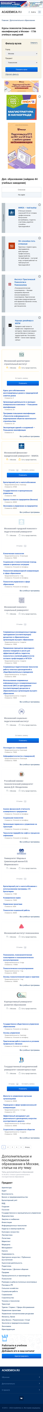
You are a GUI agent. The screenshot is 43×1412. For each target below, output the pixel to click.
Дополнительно (8, 1384)
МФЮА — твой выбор (27, 208)
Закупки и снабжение (10, 1219)
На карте (21, 195)
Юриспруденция (8, 1329)
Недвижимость (8, 1254)
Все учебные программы (30, 436)
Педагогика (6, 1266)
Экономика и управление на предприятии (20, 506)
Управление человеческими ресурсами (18, 1314)
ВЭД (3, 1203)
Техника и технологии (10, 1301)
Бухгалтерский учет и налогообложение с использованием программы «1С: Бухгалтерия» (20, 889)
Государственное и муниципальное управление (21, 1213)
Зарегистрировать (22, 1356)
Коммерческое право (12, 898)
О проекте (6, 1390)
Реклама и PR (7, 1285)
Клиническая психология (13, 554)
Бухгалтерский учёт (9, 1200)
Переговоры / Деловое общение (15, 1269)
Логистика (6, 1238)
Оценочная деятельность (12, 1263)
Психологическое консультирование (18, 968)
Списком (21, 190)
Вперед (27, 1147)
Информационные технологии (14, 1226)
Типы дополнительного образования (17, 1172)
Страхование (7, 1295)
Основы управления (11, 1033)
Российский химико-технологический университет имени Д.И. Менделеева (18, 784)
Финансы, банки (8, 1317)
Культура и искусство (10, 1232)
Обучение (6, 1377)
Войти (33, 12)
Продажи (5, 1272)
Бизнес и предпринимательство (15, 1197)
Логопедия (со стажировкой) (15, 748)
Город (7, 49)
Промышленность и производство (16, 1276)
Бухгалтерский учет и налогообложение (19, 482)
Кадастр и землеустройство (13, 1229)
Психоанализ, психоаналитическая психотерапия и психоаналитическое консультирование (18, 957)
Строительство (8, 1298)
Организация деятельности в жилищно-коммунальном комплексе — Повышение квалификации (20, 404)
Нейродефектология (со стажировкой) (19, 756)
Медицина (6, 1245)
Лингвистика (7, 1235)
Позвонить (23, 383)
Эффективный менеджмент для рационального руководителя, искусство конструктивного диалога (20, 1118)
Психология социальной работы (16, 910)
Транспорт (6, 1304)
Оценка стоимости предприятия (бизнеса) (20, 500)
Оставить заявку (21, 378)
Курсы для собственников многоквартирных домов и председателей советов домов (20, 393)
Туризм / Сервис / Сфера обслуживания (18, 1307)
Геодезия (5, 1207)
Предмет (8, 58)
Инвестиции (7, 1222)
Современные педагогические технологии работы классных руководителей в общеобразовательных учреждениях (20, 669)
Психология (6, 1279)
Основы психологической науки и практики (21, 977)
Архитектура (7, 1188)
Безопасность (7, 1194)
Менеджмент (7, 1248)
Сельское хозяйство (10, 1288)
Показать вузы (21, 69)
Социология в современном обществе (19, 1129)
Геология (5, 1210)
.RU (12, 12)
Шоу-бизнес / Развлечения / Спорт (16, 1320)
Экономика (6, 1326)
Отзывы (13, 470)
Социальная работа (10, 1291)
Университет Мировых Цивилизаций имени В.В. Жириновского (16, 861)
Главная (5, 20)
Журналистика (8, 1216)
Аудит (4, 1191)
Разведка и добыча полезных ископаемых (19, 1282)
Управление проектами (12, 904)
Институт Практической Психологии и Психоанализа (24, 282)
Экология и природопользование (15, 1323)
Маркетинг (6, 1241)
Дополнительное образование (22, 20)
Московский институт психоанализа (21, 933)
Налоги (5, 1251)
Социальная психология (13, 818)
